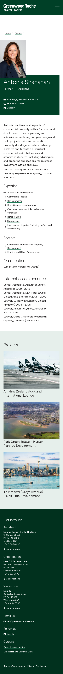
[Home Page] (20, 7)
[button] (57, 7)
